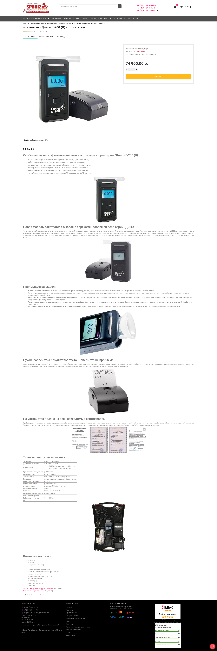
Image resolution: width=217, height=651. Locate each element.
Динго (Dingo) (143, 49)
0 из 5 (36, 32)
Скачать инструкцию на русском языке (38, 589)
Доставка (76, 18)
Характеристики (46, 37)
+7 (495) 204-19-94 (147, 8)
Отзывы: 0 (43, 32)
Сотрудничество (72, 616)
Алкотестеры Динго (37, 595)
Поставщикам (96, 18)
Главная (26, 23)
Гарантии (67, 18)
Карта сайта (70, 635)
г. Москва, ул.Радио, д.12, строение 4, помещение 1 (40, 625)
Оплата (85, 18)
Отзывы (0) (60, 37)
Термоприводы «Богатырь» (76, 618)
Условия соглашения (73, 630)
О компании (56, 18)
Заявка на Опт (109, 18)
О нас (68, 621)
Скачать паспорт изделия (32, 591)
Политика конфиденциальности (78, 627)
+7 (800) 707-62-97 (147, 10)
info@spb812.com (27, 622)
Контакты (121, 18)
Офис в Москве (132, 18)
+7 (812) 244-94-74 (147, 5)
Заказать (158, 77)
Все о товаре (30, 37)
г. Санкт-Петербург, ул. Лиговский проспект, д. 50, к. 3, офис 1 (41, 631)
